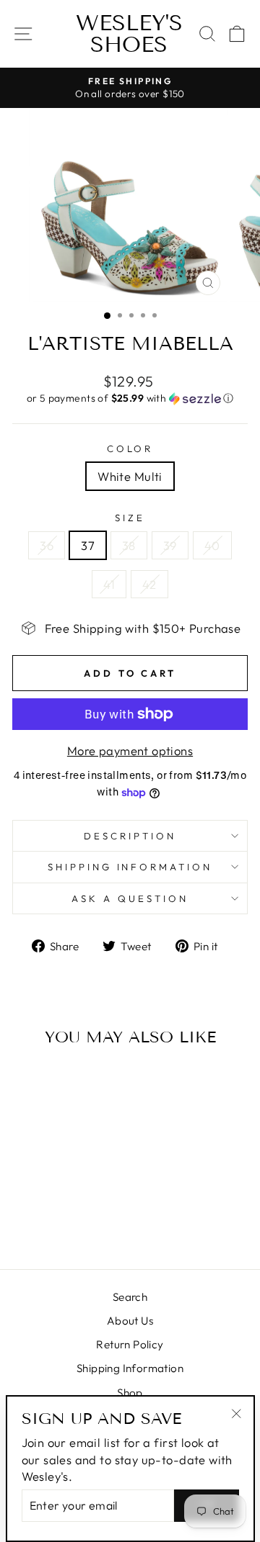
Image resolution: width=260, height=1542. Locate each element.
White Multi (130, 476)
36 (46, 545)
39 (170, 545)
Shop (130, 1392)
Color (130, 448)
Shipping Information (130, 1368)
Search (130, 1297)
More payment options (130, 750)
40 (212, 545)
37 (88, 545)
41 (109, 584)
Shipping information (130, 867)
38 (129, 545)
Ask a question (130, 898)
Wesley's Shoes (129, 34)
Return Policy (129, 1344)
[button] (130, 398)
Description (130, 836)
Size (130, 517)
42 (149, 584)
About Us (130, 1320)
